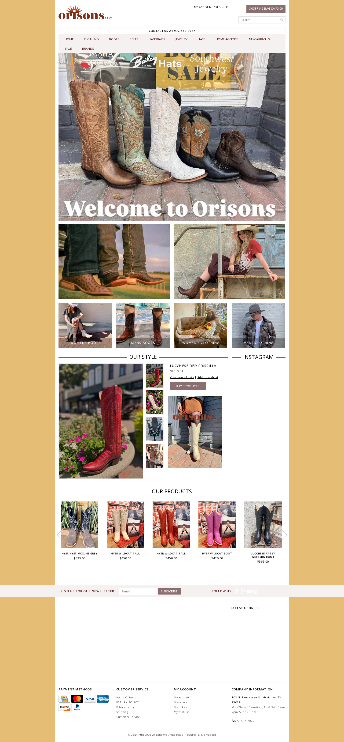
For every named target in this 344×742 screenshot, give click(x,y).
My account (181, 697)
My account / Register (211, 7)
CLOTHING (91, 39)
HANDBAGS (157, 39)
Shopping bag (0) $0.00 (266, 9)
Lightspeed (208, 734)
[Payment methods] (65, 699)
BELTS (134, 39)
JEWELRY (181, 39)
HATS (201, 39)
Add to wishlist (208, 377)
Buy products (188, 386)
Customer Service (128, 717)
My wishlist (181, 712)
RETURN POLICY (127, 702)
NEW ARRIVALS (259, 39)
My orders (180, 702)
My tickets (180, 707)
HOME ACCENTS (227, 39)
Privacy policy (125, 707)
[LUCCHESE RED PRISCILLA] (101, 421)
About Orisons (126, 697)
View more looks (182, 377)
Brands (88, 48)
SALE (68, 48)
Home (69, 39)
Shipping (122, 712)
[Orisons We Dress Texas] (86, 12)
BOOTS (114, 39)
